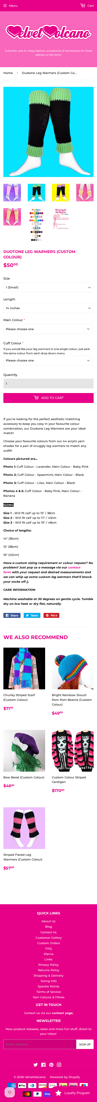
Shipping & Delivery (48, 975)
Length (9, 299)
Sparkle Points (48, 986)
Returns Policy (48, 970)
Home (8, 73)
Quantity (10, 375)
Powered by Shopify (65, 1077)
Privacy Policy (48, 964)
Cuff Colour (12, 343)
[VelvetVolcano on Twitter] (35, 1065)
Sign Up (85, 1044)
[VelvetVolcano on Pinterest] (51, 1065)
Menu (13, 5)
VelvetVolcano (35, 1077)
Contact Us (48, 932)
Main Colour (13, 320)
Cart (90, 5)
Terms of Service (48, 992)
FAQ (48, 948)
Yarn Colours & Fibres (49, 997)
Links (48, 959)
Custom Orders (48, 943)
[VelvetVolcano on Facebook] (43, 1065)
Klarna (48, 954)
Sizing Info (49, 981)
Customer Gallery (49, 937)
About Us (48, 921)
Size (6, 278)
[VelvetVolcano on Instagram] (59, 1065)
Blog (48, 926)
